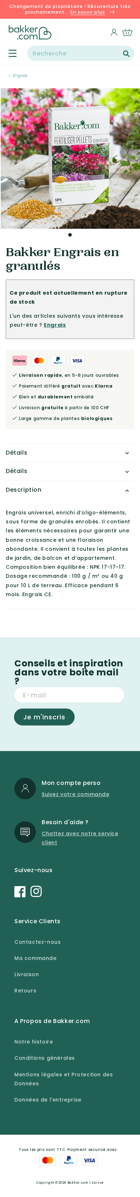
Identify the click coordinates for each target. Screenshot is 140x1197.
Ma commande (35, 958)
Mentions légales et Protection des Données (63, 1079)
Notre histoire (33, 1041)
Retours (25, 990)
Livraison (26, 974)
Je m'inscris (44, 717)
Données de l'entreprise (47, 1099)
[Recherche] (126, 54)
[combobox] (80, 53)
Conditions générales (44, 1058)
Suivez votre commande (75, 794)
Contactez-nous (37, 942)
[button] (8, 53)
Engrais (20, 75)
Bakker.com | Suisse (85, 1182)
